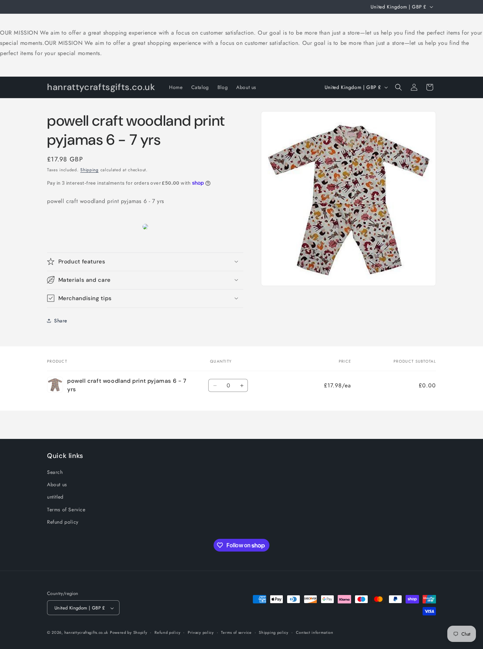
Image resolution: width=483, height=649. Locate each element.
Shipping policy (274, 632)
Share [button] (60, 320)
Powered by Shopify (128, 633)
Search (55, 472)
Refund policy (62, 521)
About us (57, 484)
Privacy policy (201, 632)
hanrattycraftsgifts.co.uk (86, 633)
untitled (55, 497)
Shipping (89, 170)
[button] (398, 87)
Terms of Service (66, 509)
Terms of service (236, 632)
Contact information (314, 632)
